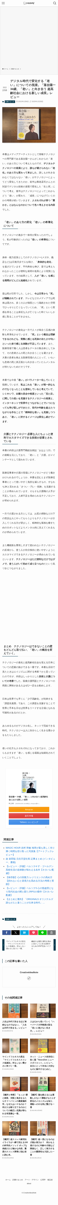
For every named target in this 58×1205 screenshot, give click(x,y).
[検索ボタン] (55, 3)
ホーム (8, 1180)
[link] (29, 978)
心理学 (43, 1180)
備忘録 (50, 1180)
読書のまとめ (9, 101)
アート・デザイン (32, 1180)
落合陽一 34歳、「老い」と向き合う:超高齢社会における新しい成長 (28, 798)
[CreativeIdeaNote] (29, 3)
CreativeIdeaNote (29, 972)
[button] (6, 932)
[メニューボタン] (3, 3)
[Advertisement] (29, 38)
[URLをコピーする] (51, 932)
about (29, 1183)
